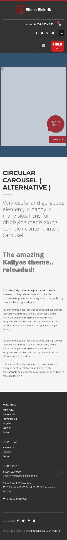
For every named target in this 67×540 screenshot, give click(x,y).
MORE (56, 139)
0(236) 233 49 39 (43, 24)
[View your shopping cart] (60, 24)
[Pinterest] (47, 33)
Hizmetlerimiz (10, 418)
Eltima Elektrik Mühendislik (45, 530)
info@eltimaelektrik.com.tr (23, 475)
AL (58, 46)
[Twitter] (42, 33)
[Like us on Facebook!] (18, 520)
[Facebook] (36, 33)
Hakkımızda (9, 414)
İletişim (6, 432)
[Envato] (52, 33)
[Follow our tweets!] (23, 520)
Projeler (7, 423)
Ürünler (7, 427)
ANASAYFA (8, 409)
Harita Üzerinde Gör (16, 498)
